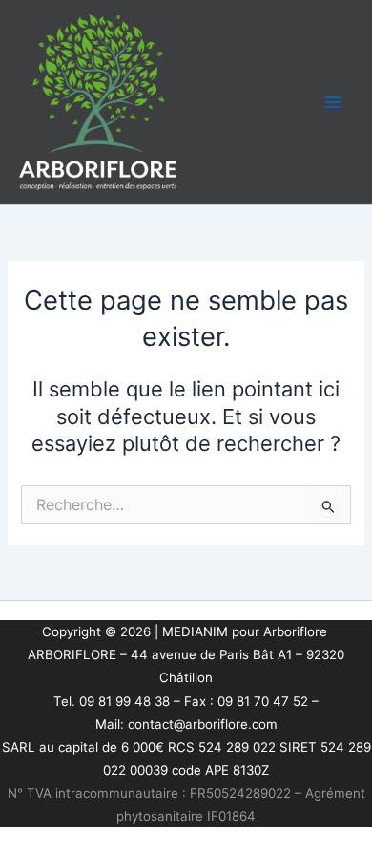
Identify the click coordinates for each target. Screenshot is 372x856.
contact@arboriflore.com (203, 724)
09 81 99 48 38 (124, 701)
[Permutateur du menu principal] (333, 102)
